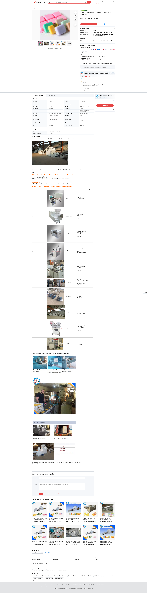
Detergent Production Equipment (39, 570)
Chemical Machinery (56, 557)
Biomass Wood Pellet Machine (58, 555)
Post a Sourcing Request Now (64, 493)
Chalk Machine (76, 559)
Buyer (88, 5)
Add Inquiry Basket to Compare (55, 48)
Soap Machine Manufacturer (38, 578)
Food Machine (34, 557)
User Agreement (79, 588)
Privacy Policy (90, 588)
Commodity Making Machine (53, 8)
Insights (102, 584)
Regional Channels (87, 584)
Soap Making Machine (62, 8)
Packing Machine (56, 559)
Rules (114, 5)
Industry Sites (81, 584)
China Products (51, 584)
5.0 (100, 97)
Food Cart (96, 559)
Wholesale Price (75, 584)
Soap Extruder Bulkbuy (59, 578)
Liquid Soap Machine (51, 570)
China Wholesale (68, 584)
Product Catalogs (48, 552)
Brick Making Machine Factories (60, 575)
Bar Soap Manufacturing (61, 570)
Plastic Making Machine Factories (74, 575)
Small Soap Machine (49, 578)
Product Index (93, 584)
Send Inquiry (88, 24)
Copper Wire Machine (36, 559)
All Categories (36, 5)
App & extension (101, 5)
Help (94, 5)
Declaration (85, 588)
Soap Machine (76, 555)
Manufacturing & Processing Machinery (41, 8)
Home (33, 8)
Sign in (113, 3)
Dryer (95, 555)
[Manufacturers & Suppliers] (38, 2)
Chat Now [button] (107, 24)
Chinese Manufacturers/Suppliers (60, 584)
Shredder (75, 557)
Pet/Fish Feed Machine (98, 557)
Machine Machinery (36, 575)
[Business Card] (113, 100)
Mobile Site (98, 584)
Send (41, 493)
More (33, 580)
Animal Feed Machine (36, 555)
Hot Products (45, 584)
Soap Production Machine (86, 575)
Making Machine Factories (47, 575)
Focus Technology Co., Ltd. (66, 588)
